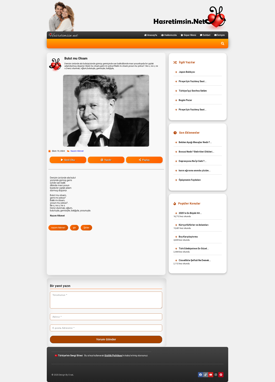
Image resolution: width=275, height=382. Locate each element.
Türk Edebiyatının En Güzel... (193, 248)
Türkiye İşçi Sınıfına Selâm (192, 90)
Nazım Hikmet (77, 151)
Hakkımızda (170, 35)
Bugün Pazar (185, 100)
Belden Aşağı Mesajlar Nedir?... (195, 142)
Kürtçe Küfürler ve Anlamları (193, 225)
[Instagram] (215, 374)
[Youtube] (210, 374)
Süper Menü (190, 35)
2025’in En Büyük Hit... (190, 213)
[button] (222, 43)
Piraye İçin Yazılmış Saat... (192, 81)
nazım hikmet (58, 227)
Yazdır (107, 160)
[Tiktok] (205, 374)
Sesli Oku (69, 160)
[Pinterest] (220, 374)
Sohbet (206, 35)
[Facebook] (200, 374)
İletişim (221, 35)
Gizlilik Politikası (113, 355)
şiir (74, 227)
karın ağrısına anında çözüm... (194, 170)
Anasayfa (152, 35)
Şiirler (86, 227)
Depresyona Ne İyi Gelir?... (192, 161)
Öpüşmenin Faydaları (189, 180)
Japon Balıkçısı (186, 72)
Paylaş (146, 160)
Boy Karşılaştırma (188, 236)
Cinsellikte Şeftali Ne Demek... (194, 260)
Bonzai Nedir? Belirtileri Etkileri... (196, 151)
